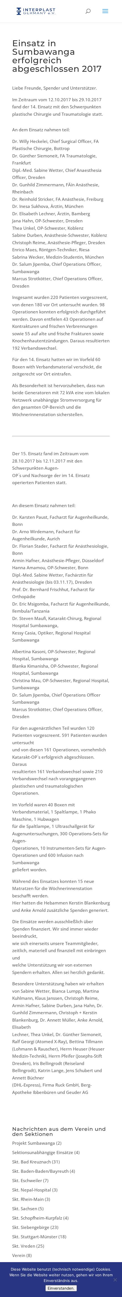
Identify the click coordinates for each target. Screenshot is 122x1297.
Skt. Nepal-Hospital (31, 1190)
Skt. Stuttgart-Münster (34, 1236)
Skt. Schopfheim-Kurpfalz (37, 1218)
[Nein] (115, 1280)
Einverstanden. (61, 1288)
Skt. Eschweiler (27, 1180)
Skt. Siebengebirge (30, 1227)
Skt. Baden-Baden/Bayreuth (40, 1171)
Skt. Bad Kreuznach (31, 1162)
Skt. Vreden (23, 1246)
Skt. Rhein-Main (28, 1199)
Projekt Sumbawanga (33, 1143)
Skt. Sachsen (24, 1208)
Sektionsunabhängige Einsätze (42, 1152)
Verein (18, 1255)
